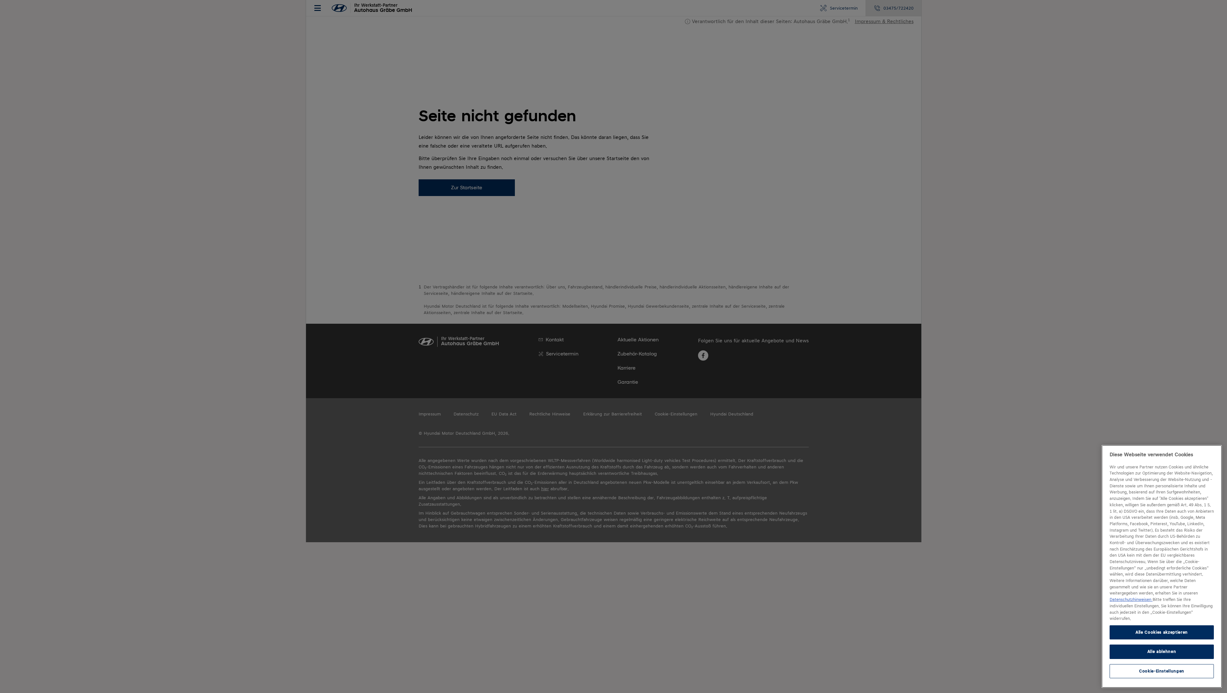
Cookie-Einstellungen (1161, 671)
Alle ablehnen (1161, 651)
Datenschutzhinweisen (1131, 599)
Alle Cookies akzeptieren (1162, 632)
